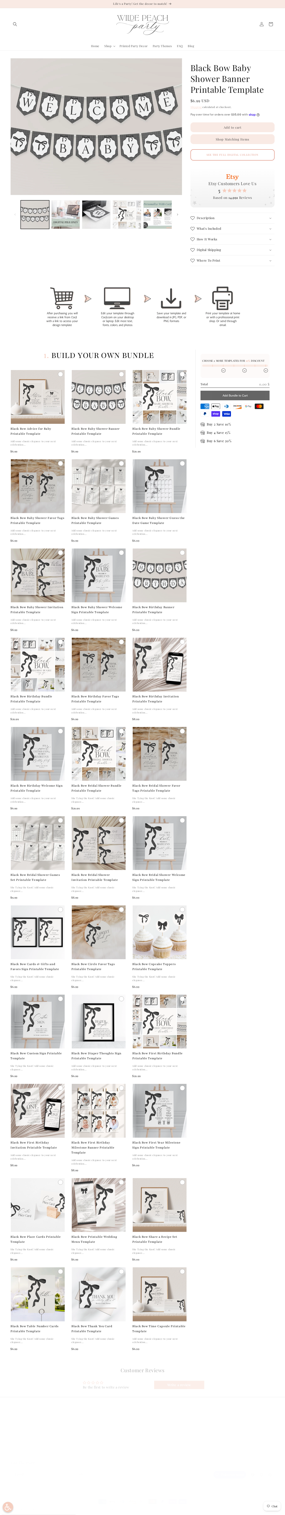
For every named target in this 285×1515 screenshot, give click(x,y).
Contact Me (18, 1440)
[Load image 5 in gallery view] (157, 214)
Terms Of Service (89, 1440)
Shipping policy (119, 1509)
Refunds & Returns (90, 1433)
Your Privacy (86, 1447)
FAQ (13, 1425)
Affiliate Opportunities (26, 1455)
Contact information (144, 1509)
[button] (15, 24)
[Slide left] (15, 214)
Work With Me (20, 1447)
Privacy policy (74, 1509)
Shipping (196, 107)
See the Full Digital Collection (233, 154)
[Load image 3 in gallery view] (96, 214)
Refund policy (54, 1509)
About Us (16, 1433)
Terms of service (96, 1509)
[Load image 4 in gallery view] (127, 214)
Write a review (179, 1385)
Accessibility (86, 1455)
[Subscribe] (80, 1474)
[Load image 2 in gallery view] (65, 214)
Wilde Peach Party (30, 1509)
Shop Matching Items (232, 139)
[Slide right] (177, 214)
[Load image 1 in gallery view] (35, 214)
